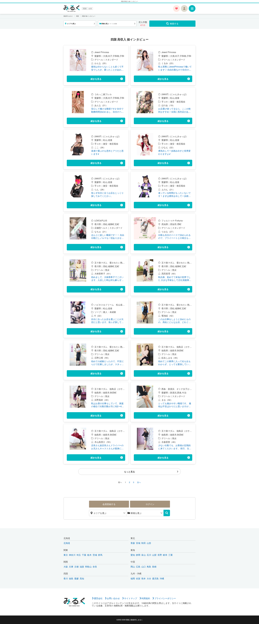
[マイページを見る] (184, 8)
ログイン (150, 504)
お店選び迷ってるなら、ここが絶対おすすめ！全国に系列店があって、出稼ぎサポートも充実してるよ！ (174, 110)
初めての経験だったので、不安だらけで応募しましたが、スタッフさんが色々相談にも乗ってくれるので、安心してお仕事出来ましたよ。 (107, 363)
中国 (133, 561)
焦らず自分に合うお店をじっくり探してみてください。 (107, 194)
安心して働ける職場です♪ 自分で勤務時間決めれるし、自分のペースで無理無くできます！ (107, 110)
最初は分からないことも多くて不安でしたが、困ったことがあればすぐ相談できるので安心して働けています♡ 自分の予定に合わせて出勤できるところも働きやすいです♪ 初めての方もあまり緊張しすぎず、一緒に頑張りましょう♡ (107, 68)
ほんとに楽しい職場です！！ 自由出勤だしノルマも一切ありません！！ (107, 237)
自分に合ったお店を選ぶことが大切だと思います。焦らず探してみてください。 (107, 321)
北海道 (67, 538)
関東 (66, 550)
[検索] (166, 513)
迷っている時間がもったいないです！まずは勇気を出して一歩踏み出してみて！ (174, 194)
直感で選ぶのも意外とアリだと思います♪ (107, 152)
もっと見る (129, 471)
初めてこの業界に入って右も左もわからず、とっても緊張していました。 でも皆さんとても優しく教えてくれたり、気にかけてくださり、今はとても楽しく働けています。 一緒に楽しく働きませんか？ (174, 363)
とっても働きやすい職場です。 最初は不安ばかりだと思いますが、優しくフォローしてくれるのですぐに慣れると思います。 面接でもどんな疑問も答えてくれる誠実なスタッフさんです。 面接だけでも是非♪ (174, 405)
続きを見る (96, 78)
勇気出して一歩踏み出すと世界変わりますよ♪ (174, 152)
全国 (90, 8)
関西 (66, 561)
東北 (133, 538)
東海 (133, 550)
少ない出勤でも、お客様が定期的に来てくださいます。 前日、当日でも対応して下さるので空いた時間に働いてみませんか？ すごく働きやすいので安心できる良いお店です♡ (174, 447)
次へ (139, 482)
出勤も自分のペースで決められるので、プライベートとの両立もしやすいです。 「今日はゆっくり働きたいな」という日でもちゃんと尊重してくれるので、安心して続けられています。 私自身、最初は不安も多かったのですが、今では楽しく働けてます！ (174, 237)
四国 (84, 8)
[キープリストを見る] (176, 8)
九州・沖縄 (136, 573)
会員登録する (109, 504)
